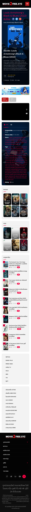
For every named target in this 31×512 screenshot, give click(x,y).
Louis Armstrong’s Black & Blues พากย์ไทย (15, 160)
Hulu (7, 371)
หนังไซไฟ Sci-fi (9, 417)
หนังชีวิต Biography (10, 142)
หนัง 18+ (5, 467)
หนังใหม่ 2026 (6, 455)
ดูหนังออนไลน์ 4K (21, 495)
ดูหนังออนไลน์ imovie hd (17, 169)
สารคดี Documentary (21, 141)
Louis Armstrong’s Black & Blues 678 (14, 152)
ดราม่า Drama (9, 403)
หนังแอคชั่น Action (11, 390)
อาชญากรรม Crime (11, 428)
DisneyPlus (25, 503)
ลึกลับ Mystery (10, 424)
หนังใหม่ (22, 142)
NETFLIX (8, 357)
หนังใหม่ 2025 (6, 450)
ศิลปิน (21, 173)
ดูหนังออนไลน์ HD (12, 501)
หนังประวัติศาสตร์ (20, 176)
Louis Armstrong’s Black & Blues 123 (16, 150)
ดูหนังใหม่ (9, 173)
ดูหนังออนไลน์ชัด (15, 171)
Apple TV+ (11, 147)
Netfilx (21, 503)
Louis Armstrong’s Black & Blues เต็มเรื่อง (16, 161)
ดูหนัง (8, 62)
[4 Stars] (13, 75)
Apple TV (11, 137)
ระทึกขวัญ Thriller (11, 407)
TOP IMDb (5, 471)
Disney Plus (9, 360)
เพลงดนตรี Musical (15, 144)
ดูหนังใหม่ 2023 (16, 173)
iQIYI (7, 381)
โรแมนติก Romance (11, 397)
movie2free (15, 495)
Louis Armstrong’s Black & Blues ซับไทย (15, 157)
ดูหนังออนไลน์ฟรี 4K (15, 503)
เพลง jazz (11, 180)
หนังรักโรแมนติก (12, 178)
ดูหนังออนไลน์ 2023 (20, 139)
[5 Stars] (15, 75)
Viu (7, 378)
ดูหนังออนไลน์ (11, 139)
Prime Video (9, 364)
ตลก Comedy (9, 400)
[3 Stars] (11, 75)
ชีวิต (25, 162)
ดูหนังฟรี (12, 167)
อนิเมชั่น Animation (11, 393)
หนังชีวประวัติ (12, 176)
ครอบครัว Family (18, 137)
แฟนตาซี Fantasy (10, 414)
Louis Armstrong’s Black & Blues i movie (15, 155)
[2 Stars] (10, 75)
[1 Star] (8, 75)
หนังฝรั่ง (18, 142)
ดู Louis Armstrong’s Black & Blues (16, 163)
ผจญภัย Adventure (11, 410)
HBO (7, 374)
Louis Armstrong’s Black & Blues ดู (14, 159)
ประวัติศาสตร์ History (10, 141)
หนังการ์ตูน (6, 459)
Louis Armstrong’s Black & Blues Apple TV (16, 154)
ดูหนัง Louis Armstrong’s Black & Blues (16, 165)
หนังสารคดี (18, 178)
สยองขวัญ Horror (11, 421)
